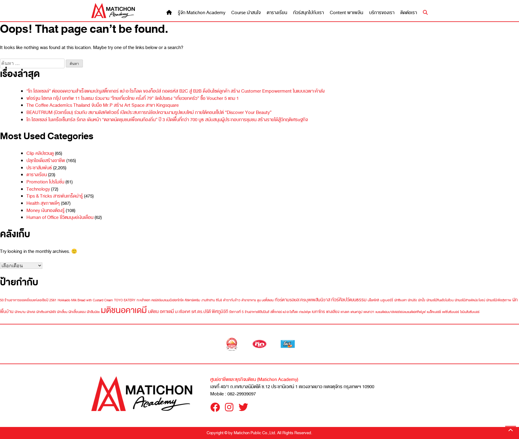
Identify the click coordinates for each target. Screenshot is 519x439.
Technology (38, 189)
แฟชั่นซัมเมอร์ (450, 312)
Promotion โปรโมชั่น (45, 182)
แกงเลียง (332, 312)
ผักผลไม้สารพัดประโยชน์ (470, 300)
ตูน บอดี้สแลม (265, 300)
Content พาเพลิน (346, 12)
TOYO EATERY (124, 300)
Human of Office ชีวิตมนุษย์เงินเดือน (59, 217)
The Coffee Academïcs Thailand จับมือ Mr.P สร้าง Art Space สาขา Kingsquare (102, 105)
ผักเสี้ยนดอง (77, 312)
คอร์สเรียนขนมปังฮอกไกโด (167, 300)
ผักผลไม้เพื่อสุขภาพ (498, 300)
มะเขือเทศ (182, 312)
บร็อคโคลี (373, 300)
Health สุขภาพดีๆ (43, 203)
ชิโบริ (219, 300)
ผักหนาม (20, 312)
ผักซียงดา (400, 300)
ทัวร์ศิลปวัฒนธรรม (348, 299)
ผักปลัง (412, 300)
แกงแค (345, 312)
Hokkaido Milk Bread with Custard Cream (85, 300)
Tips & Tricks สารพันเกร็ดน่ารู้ (54, 196)
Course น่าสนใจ (246, 12)
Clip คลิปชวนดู (40, 153)
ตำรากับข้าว (231, 300)
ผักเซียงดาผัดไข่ (46, 312)
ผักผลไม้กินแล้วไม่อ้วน (440, 300)
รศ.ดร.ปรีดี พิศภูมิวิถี (209, 311)
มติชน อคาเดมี (161, 311)
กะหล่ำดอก (143, 300)
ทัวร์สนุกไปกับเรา (308, 12)
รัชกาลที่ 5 (236, 312)
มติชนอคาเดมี (124, 310)
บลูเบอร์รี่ (386, 300)
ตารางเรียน (277, 12)
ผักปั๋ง (421, 300)
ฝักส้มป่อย (93, 312)
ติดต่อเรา (408, 12)
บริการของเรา (381, 12)
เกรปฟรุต (305, 312)
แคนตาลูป (356, 312)
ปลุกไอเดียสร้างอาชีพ (45, 160)
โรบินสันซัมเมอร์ (469, 312)
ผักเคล (31, 312)
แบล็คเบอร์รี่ (434, 312)
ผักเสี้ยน (62, 312)
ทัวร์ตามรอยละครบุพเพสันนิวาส (302, 299)
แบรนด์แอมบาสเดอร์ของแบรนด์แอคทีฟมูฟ (400, 312)
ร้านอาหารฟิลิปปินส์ (257, 312)
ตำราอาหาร (248, 300)
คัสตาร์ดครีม (192, 300)
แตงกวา (368, 312)
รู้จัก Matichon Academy (201, 12)
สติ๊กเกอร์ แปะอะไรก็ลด (284, 312)
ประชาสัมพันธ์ (39, 167)
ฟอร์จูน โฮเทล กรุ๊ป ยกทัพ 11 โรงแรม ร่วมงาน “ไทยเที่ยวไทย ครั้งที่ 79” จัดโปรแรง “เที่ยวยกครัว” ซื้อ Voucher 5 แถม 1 (132, 98)
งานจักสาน (208, 300)
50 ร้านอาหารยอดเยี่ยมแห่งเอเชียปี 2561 (28, 300)
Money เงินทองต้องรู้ (45, 210)
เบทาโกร (318, 312)
